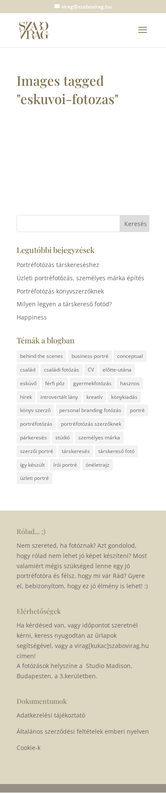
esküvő (28, 383)
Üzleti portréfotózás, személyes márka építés (80, 278)
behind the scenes (41, 356)
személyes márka (99, 437)
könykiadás (124, 397)
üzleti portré (34, 478)
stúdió (62, 437)
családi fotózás (61, 369)
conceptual (130, 356)
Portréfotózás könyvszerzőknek (60, 291)
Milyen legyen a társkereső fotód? (64, 304)
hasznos (130, 383)
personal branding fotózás (90, 410)
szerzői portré (36, 451)
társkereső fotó (116, 451)
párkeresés (33, 437)
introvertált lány (59, 397)
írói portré (65, 464)
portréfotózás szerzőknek (91, 423)
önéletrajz (97, 464)
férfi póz (55, 383)
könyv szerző (35, 410)
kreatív (94, 397)
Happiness (32, 317)
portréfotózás (36, 423)
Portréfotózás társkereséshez (58, 265)
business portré (90, 356)
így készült (32, 464)
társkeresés (76, 451)
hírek (26, 397)
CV (91, 369)
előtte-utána (117, 369)
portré (137, 410)
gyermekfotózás (92, 383)
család (27, 369)
